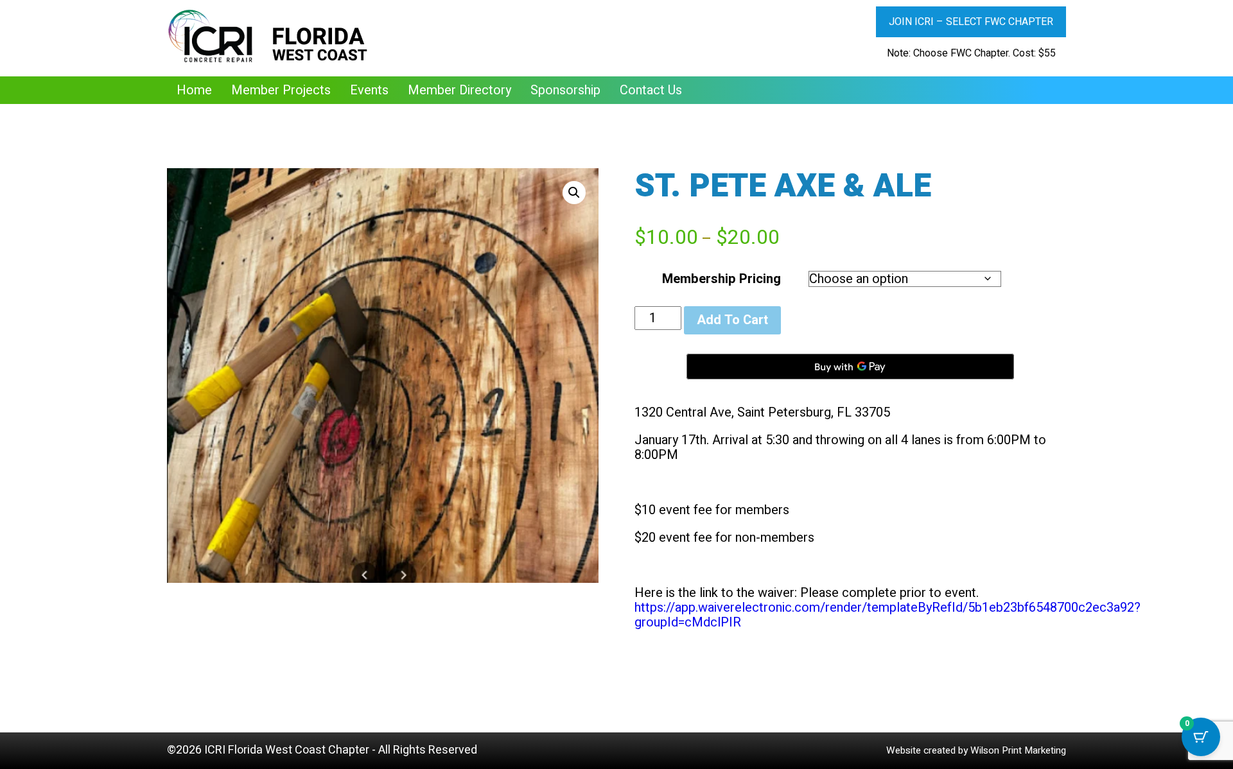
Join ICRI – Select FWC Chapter (971, 22)
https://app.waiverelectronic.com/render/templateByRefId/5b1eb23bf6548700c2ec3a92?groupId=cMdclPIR (887, 615)
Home (194, 90)
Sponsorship (565, 90)
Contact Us (651, 90)
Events (369, 90)
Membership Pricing (721, 279)
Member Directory (459, 90)
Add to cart (732, 320)
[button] (574, 192)
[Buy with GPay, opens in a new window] (850, 366)
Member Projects (281, 90)
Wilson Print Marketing (1018, 750)
